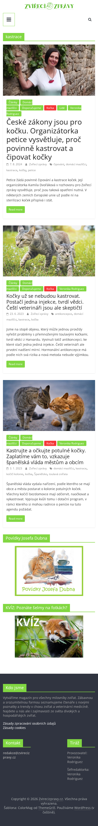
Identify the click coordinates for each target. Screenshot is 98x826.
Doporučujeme (31, 108)
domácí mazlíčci (76, 164)
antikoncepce (63, 314)
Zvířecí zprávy (38, 164)
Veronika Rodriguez (71, 289)
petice (32, 170)
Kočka (50, 108)
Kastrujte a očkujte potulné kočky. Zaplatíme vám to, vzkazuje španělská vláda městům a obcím (46, 456)
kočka (35, 319)
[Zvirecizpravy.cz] (49, 5)
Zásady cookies (14, 728)
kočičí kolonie (14, 474)
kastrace (11, 170)
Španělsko (40, 474)
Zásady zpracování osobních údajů (29, 723)
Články (13, 102)
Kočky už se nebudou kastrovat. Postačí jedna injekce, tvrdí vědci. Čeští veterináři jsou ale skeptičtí (45, 301)
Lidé (62, 108)
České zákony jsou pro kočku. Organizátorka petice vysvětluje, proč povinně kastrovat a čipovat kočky (44, 139)
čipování (59, 164)
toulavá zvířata (58, 474)
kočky (22, 170)
